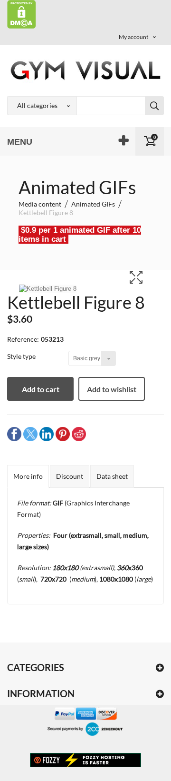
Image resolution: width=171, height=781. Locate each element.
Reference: (23, 339)
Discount (69, 476)
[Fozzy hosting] (85, 759)
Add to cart (40, 389)
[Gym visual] (85, 70)
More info (28, 476)
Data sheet (112, 476)
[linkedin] (46, 433)
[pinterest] (63, 433)
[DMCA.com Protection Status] (21, 13)
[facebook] (14, 433)
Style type (22, 356)
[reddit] (79, 433)
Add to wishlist (111, 389)
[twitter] (30, 433)
